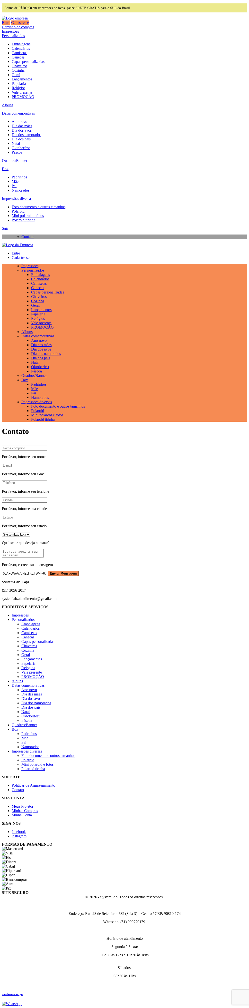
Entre (6, 22)
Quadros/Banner (14, 160)
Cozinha (18, 70)
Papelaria (19, 83)
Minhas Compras (25, 811)
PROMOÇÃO (23, 97)
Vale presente (22, 92)
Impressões (10, 31)
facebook (19, 832)
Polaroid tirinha (23, 220)
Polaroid (18, 211)
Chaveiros (19, 66)
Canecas (18, 57)
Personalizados (13, 36)
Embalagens (21, 44)
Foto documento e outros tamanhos (38, 207)
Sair (5, 228)
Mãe (15, 181)
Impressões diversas (17, 198)
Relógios (18, 88)
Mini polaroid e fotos (28, 216)
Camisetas (19, 53)
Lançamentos (22, 79)
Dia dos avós (22, 130)
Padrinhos (19, 177)
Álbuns (7, 105)
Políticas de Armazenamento (33, 785)
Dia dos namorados (26, 135)
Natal (16, 143)
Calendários (21, 48)
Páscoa (17, 152)
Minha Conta (22, 815)
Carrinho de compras (18, 27)
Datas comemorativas (18, 113)
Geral (16, 75)
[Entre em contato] (12, 1004)
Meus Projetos (23, 806)
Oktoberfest (21, 148)
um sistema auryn (12, 994)
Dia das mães (22, 126)
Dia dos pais (21, 139)
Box (5, 169)
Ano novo (19, 121)
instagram (19, 836)
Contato (27, 237)
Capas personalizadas (28, 61)
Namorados (20, 190)
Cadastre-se (20, 22)
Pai (14, 186)
